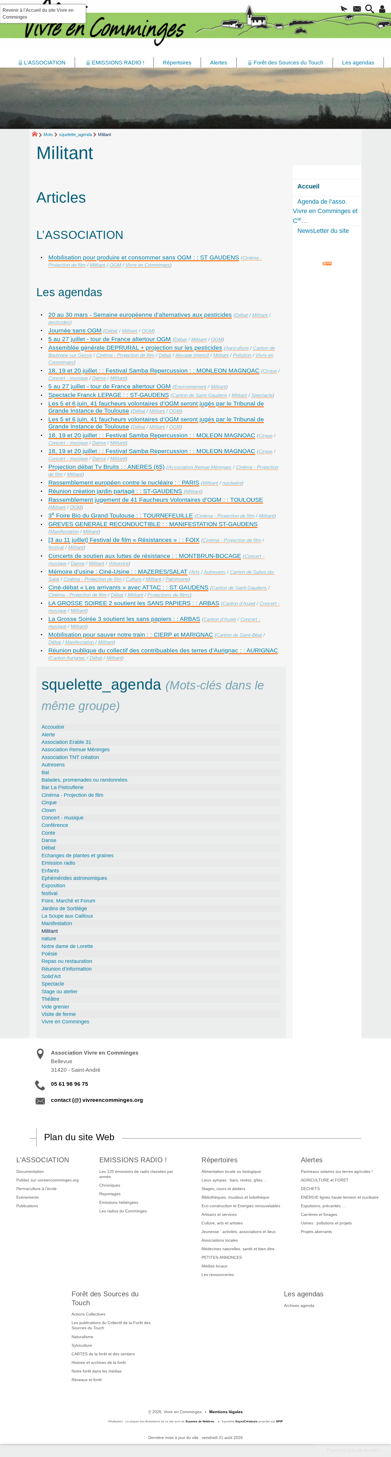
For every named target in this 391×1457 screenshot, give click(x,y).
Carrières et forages (319, 1214)
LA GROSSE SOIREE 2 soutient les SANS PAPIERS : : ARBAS (133, 603)
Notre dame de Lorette (67, 946)
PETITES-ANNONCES (222, 1257)
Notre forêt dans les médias (97, 1371)
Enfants (50, 871)
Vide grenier (55, 1007)
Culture (133, 579)
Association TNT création (70, 757)
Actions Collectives (88, 1314)
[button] (344, 9)
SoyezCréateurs (246, 1421)
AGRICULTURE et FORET (325, 1180)
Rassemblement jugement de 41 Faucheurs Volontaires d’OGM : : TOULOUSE (155, 499)
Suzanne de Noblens (199, 1421)
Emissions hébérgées (118, 1202)
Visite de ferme (59, 1014)
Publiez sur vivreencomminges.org (47, 1180)
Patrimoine (176, 579)
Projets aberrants (316, 1231)
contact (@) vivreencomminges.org (97, 1100)
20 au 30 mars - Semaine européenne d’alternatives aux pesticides (140, 314)
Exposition (53, 885)
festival (56, 547)
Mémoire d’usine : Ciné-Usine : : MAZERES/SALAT (117, 571)
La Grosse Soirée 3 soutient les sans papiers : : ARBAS (124, 619)
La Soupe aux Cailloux (67, 916)
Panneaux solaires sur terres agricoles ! (337, 1171)
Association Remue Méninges (200, 467)
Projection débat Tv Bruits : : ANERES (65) (106, 466)
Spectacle (261, 395)
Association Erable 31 (66, 742)
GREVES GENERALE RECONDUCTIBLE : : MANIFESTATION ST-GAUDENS (153, 524)
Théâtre (50, 999)
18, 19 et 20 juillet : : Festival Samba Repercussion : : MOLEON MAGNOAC (151, 435)
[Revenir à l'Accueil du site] (37, 135)
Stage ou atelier (60, 991)
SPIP (279, 1421)
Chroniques (109, 1185)
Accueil (308, 186)
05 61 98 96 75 (69, 1084)
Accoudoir (53, 727)
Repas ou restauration (67, 961)
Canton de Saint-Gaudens (199, 395)
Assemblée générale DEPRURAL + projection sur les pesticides (135, 347)
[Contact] (357, 9)
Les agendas (304, 1294)
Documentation (30, 1171)
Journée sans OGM (75, 330)
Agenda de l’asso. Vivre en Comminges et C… (325, 211)
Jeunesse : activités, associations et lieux (239, 1231)
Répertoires (220, 1160)
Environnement (190, 387)
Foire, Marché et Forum (68, 901)
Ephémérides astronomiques (74, 878)
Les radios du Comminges (123, 1211)
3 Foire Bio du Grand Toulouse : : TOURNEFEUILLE (120, 515)
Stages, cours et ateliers (223, 1188)
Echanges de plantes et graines (78, 855)
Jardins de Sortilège (64, 908)
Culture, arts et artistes (222, 1223)
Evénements (27, 1197)
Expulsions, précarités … (323, 1206)
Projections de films (168, 595)
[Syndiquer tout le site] (327, 263)
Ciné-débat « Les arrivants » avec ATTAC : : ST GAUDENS (128, 587)
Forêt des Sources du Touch (105, 1298)
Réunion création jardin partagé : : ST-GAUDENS (115, 491)
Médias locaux (215, 1266)
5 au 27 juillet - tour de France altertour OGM (109, 339)
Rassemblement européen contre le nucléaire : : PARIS (123, 482)
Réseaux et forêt (87, 1379)
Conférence (55, 825)
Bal (45, 772)
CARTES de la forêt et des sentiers (103, 1354)
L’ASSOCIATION (42, 1160)
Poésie (49, 954)
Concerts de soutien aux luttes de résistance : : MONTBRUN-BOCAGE (144, 555)
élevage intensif (192, 355)
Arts (195, 572)
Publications (27, 1206)
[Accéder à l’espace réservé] (382, 9)
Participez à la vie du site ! (353, 1450)
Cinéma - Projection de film (125, 355)
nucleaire (232, 483)
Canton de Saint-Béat (239, 635)
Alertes (312, 1160)
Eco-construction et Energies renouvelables (241, 1206)
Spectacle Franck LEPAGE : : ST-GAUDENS (108, 395)
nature (49, 938)
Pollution (242, 355)
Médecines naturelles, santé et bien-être (238, 1248)
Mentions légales (226, 1411)
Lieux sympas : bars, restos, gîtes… (234, 1180)
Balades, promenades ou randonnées (84, 780)
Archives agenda (299, 1305)
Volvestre (118, 563)
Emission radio (58, 863)
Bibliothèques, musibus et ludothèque (235, 1197)
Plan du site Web (79, 1137)
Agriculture (237, 348)
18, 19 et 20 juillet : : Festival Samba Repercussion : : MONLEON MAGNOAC (153, 370)
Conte (48, 833)
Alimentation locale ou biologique (231, 1171)
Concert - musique (68, 378)
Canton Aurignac (67, 658)
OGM (115, 265)
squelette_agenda (75, 134)
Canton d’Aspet (239, 603)
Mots (48, 134)
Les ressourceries (218, 1274)
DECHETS (310, 1188)
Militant (97, 265)
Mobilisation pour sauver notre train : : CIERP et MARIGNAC (130, 634)
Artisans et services (219, 1214)
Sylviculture (82, 1345)
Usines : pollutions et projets (326, 1223)
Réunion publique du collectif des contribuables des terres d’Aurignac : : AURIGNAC (163, 650)
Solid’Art (51, 976)
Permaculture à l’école (36, 1188)
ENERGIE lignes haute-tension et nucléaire (340, 1197)
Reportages (110, 1193)
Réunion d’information (67, 969)
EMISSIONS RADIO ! (133, 1160)
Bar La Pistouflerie (63, 787)
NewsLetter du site (323, 230)
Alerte (48, 735)
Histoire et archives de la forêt (99, 1362)
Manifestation (64, 531)
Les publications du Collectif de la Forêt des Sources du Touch (111, 1325)
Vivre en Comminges (147, 265)
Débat (241, 315)
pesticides (59, 322)
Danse (99, 378)
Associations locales (220, 1240)
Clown (49, 810)
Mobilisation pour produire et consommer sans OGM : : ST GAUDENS (143, 257)
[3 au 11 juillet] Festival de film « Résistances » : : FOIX (124, 539)
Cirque (270, 371)
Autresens (215, 572)
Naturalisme (82, 1336)
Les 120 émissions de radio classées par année (136, 1174)
